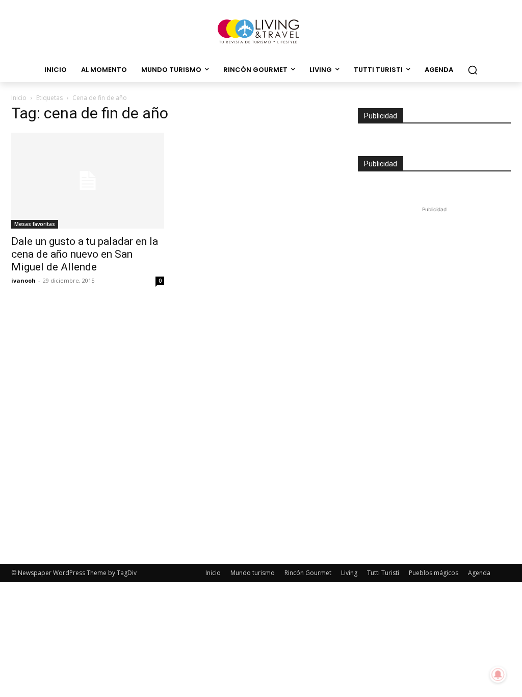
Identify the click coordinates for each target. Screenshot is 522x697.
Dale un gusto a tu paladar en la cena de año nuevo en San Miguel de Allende (84, 254)
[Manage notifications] (498, 674)
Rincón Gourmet (307, 572)
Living (349, 572)
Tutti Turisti (383, 572)
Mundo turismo (252, 572)
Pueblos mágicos (433, 572)
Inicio (19, 97)
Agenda (479, 572)
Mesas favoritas (34, 224)
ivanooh (23, 280)
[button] (472, 70)
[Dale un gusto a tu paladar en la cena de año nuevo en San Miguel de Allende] (87, 181)
